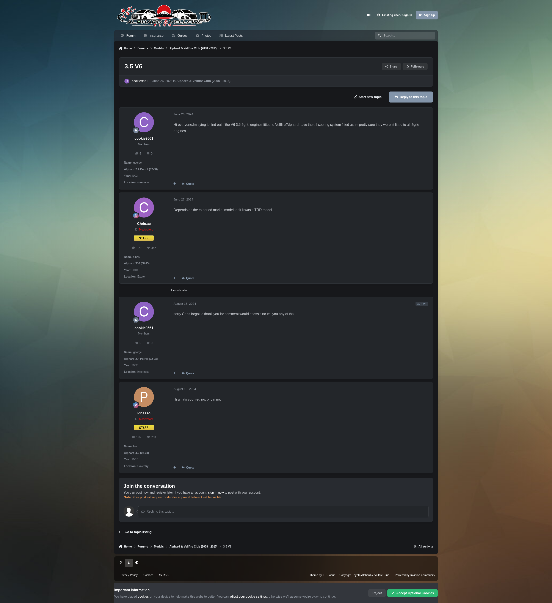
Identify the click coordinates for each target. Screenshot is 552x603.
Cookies (148, 575)
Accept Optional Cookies (415, 593)
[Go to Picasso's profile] (144, 397)
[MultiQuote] (175, 184)
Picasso (144, 413)
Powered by (415, 575)
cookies (143, 596)
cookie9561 (140, 81)
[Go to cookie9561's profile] (126, 81)
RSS (165, 575)
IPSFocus (329, 575)
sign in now (216, 492)
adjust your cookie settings (248, 596)
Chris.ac (144, 224)
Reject (377, 593)
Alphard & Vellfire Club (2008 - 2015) (203, 81)
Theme (313, 575)
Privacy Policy (129, 575)
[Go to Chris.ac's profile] (144, 207)
